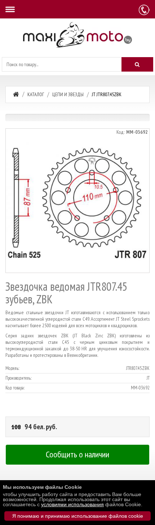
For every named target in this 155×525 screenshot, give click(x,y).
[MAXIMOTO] (77, 35)
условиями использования (72, 504)
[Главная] (16, 94)
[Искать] (137, 64)
